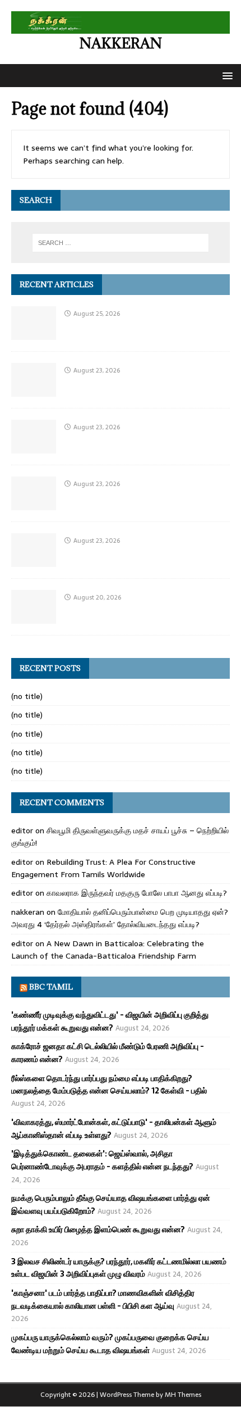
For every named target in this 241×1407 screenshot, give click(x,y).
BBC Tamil (51, 987)
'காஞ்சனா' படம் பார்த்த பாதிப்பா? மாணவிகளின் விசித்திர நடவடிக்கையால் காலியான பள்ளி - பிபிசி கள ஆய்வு (102, 1299)
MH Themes (183, 1394)
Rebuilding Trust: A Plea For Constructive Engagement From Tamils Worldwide (103, 868)
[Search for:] (120, 242)
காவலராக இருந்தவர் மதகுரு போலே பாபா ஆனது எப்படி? (137, 893)
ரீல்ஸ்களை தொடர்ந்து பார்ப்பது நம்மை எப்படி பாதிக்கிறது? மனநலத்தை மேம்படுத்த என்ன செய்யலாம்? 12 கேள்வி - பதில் (109, 1084)
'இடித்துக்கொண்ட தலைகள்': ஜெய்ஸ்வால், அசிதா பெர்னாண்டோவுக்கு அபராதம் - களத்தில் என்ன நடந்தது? (102, 1159)
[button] (225, 75)
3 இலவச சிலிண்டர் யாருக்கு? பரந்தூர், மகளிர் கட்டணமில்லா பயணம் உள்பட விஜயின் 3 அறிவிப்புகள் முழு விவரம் (118, 1267)
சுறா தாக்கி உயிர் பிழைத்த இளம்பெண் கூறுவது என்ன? (98, 1229)
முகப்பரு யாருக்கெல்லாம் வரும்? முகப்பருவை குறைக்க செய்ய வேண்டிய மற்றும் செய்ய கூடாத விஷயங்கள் (110, 1343)
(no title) (27, 696)
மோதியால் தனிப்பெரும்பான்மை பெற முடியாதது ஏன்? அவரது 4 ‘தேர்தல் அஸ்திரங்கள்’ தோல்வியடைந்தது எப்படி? (119, 918)
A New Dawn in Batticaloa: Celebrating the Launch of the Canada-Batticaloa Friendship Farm (107, 949)
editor (22, 830)
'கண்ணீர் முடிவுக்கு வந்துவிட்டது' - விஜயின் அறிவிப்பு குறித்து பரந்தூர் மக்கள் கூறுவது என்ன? (109, 1021)
